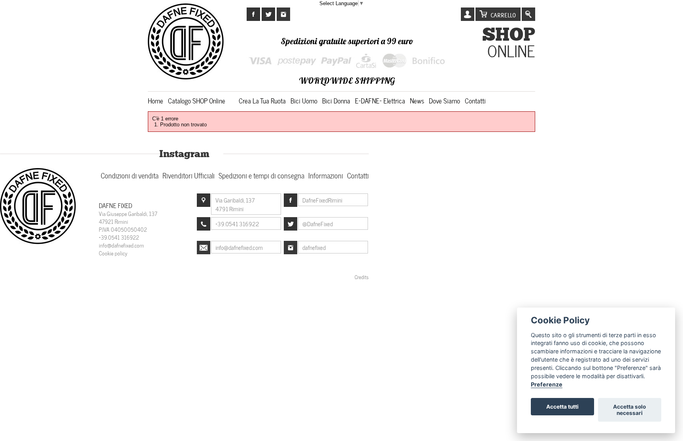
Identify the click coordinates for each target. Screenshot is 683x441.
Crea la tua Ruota (262, 100)
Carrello (503, 15)
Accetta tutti (562, 406)
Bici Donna (336, 100)
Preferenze (546, 384)
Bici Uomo (304, 100)
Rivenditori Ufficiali (188, 175)
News (417, 100)
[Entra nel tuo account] (467, 14)
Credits (362, 277)
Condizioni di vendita (129, 175)
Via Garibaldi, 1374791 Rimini (235, 204)
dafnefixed (314, 247)
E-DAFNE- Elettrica (380, 100)
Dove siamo (444, 100)
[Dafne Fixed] (38, 243)
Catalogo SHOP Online (196, 100)
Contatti (475, 100)
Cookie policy (113, 253)
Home (155, 100)
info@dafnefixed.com (121, 245)
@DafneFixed (317, 223)
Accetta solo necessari (629, 409)
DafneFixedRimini (322, 199)
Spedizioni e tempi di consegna (261, 175)
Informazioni (325, 175)
